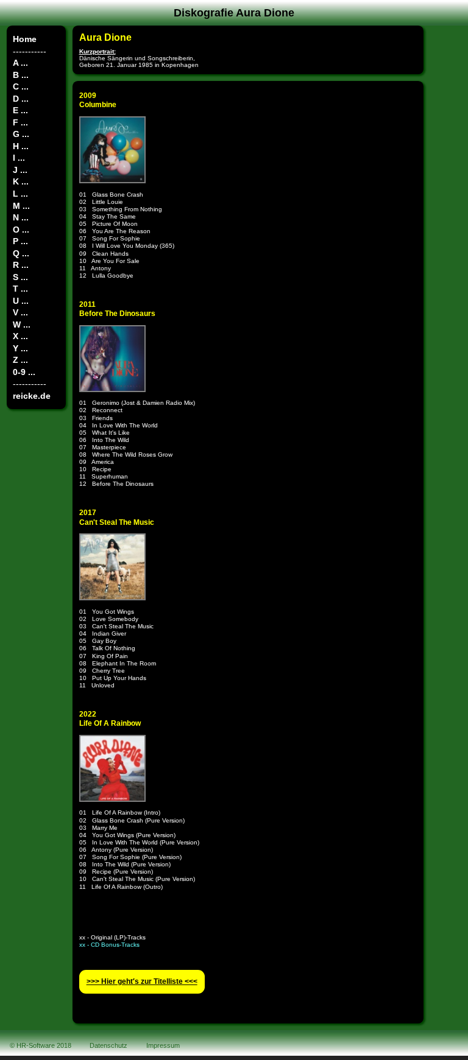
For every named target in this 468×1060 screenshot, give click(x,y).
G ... (21, 134)
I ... (19, 158)
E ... (20, 110)
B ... (21, 75)
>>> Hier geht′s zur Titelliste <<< (142, 981)
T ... (20, 288)
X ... (20, 336)
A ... (20, 63)
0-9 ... (24, 372)
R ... (21, 265)
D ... (21, 99)
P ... (20, 241)
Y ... (20, 348)
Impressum (163, 1045)
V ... (20, 312)
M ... (21, 206)
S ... (20, 277)
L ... (20, 193)
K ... (21, 181)
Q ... (21, 253)
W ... (21, 324)
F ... (20, 122)
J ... (20, 170)
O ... (21, 229)
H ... (21, 146)
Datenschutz (108, 1045)
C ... (21, 86)
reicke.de (32, 396)
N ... (21, 217)
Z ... (20, 360)
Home (25, 39)
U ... (21, 301)
